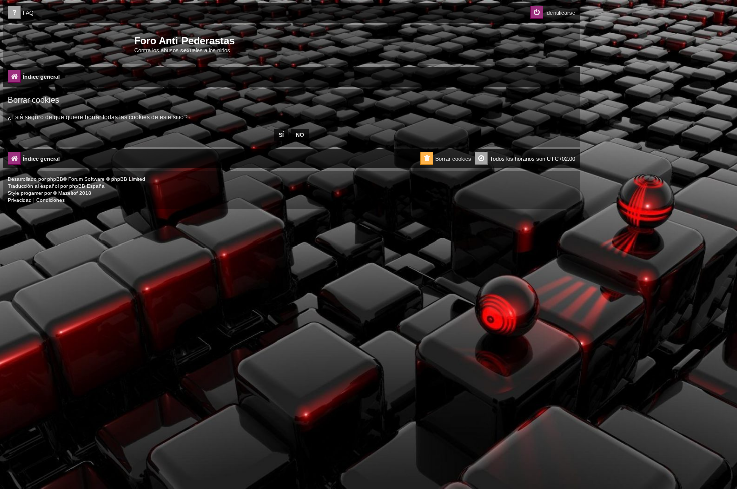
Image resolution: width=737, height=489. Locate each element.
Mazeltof (68, 193)
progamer (32, 193)
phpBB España (87, 186)
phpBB (55, 179)
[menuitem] (21, 13)
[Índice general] (69, 44)
